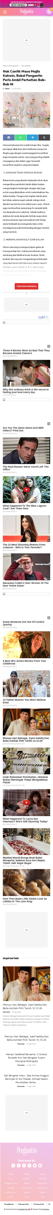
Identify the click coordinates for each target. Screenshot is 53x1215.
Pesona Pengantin (10, 66)
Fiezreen (6, 1012)
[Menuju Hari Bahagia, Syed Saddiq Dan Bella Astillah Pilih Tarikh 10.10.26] (26, 983)
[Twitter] (24, 1166)
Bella (7, 88)
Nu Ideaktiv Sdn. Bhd (24, 1209)
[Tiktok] (29, 1166)
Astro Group (45, 1209)
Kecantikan (26, 66)
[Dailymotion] (40, 1166)
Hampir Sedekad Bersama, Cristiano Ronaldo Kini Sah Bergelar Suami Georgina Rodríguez (26, 1058)
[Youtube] (35, 1166)
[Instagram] (19, 1166)
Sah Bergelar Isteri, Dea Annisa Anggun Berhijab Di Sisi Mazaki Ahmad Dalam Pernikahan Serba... (26, 1079)
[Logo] (26, 11)
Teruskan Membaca (26, 286)
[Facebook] (13, 1166)
